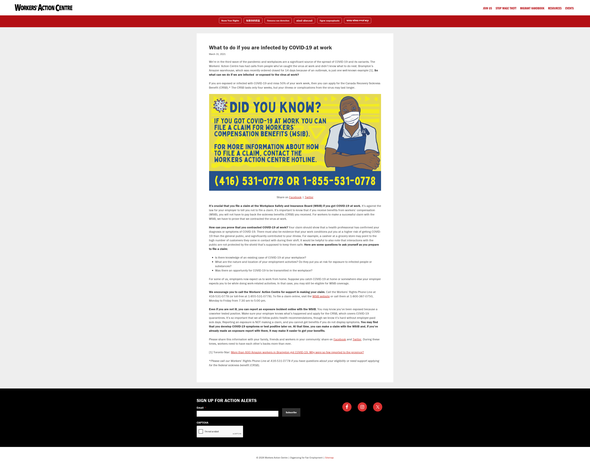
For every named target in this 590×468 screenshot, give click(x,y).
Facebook (295, 197)
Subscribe (291, 412)
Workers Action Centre (43, 7)
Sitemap (329, 457)
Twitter (309, 197)
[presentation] (220, 432)
